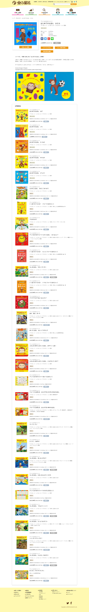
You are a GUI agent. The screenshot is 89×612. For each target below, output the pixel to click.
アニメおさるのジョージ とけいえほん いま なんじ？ (44, 234)
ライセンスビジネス (60, 1)
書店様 (27, 590)
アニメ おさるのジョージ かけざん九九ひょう (42, 490)
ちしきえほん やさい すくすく (38, 267)
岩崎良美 (54, 394)
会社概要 (35, 1)
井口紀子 (39, 411)
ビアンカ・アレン (56, 410)
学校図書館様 (28, 592)
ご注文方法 (40, 1)
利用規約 (41, 597)
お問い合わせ (45, 1)
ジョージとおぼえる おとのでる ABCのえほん (42, 407)
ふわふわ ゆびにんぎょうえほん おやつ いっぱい (43, 345)
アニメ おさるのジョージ (46, 21)
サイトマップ (69, 594)
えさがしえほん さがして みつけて (39, 188)
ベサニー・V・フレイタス (64, 460)
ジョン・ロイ (32, 428)
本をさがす (73, 4)
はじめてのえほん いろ (36, 126)
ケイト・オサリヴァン (63, 316)
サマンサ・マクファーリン (64, 427)
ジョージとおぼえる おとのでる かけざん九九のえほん (44, 392)
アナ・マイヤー (56, 523)
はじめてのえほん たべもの (37, 142)
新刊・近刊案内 (18, 590)
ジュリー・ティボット (63, 540)
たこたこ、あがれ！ (35, 441)
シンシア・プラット (63, 237)
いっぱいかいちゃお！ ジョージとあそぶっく (42, 204)
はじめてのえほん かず (36, 111)
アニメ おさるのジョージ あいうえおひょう (41, 376)
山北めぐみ (55, 237)
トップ (13, 18)
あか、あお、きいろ (35, 313)
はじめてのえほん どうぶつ (37, 173)
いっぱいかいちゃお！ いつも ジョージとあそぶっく (44, 282)
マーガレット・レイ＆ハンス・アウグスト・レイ (52, 25)
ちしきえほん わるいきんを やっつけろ (40, 475)
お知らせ (16, 592)
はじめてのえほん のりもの (37, 157)
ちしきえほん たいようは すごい (38, 521)
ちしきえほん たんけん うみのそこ (39, 555)
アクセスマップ (42, 593)
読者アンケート (67, 1)
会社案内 (40, 590)
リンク (68, 592)
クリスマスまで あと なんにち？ (38, 298)
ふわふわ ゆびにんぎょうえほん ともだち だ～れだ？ (44, 361)
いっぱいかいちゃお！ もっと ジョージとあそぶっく (44, 251)
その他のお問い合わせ (56, 593)
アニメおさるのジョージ (35, 504)
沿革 (40, 594)
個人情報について (42, 599)
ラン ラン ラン (33, 424)
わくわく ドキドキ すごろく (37, 570)
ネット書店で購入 (61, 47)
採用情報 (41, 596)
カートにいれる (47, 47)
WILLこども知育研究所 (57, 206)
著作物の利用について (52, 1)
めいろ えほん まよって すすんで (39, 330)
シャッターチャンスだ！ (36, 538)
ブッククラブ (17, 596)
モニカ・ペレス (62, 443)
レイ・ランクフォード (34, 462)
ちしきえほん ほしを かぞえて (38, 458)
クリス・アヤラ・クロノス (58, 221)
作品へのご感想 (25, 47)
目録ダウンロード (55, 591)
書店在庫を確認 (47, 51)
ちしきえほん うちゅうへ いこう (38, 506)
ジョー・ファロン (65, 523)
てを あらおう (33, 219)
